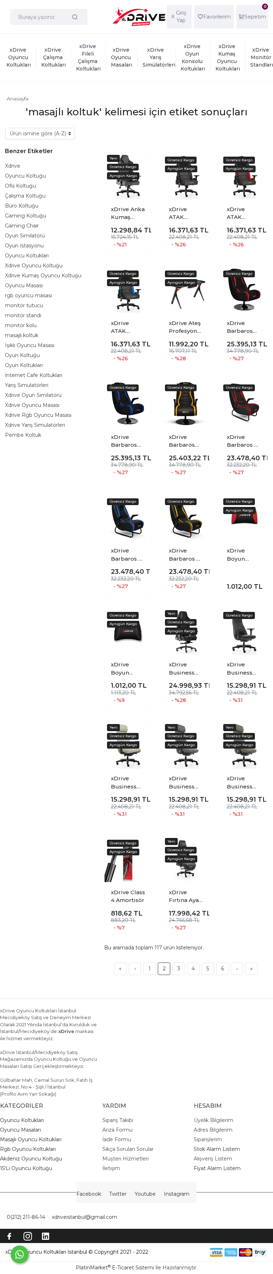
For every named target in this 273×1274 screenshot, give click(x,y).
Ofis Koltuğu (20, 186)
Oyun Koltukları (24, 365)
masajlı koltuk (21, 335)
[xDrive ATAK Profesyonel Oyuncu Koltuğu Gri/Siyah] (185, 175)
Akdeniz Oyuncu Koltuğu (31, 1158)
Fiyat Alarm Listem (217, 1168)
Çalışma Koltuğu (25, 196)
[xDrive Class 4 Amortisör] (128, 858)
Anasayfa (17, 98)
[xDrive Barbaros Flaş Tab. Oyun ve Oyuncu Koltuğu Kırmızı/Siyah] (244, 289)
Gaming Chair (22, 225)
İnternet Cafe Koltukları (33, 375)
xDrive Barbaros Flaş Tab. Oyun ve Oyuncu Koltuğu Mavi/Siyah (125, 441)
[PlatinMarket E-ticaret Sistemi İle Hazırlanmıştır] (185, 1252)
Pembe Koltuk (23, 435)
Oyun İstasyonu (24, 245)
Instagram (176, 1194)
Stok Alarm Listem (217, 1149)
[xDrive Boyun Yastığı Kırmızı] (244, 517)
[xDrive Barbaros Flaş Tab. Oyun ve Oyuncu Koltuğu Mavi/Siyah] (128, 403)
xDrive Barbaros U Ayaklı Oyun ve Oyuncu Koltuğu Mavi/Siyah (127, 555)
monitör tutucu (24, 305)
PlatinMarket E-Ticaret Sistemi (115, 1267)
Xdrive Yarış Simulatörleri (35, 425)
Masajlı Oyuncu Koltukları (30, 1139)
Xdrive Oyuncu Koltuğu (34, 265)
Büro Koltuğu (21, 206)
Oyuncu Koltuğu (25, 176)
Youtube (145, 1194)
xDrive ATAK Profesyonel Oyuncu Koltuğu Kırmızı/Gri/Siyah (243, 213)
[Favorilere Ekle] (140, 163)
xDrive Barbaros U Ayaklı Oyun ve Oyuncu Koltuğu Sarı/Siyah (185, 555)
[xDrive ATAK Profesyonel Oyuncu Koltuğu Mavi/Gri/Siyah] (128, 289)
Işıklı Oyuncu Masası (29, 345)
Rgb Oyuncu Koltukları (28, 1149)
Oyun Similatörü (25, 235)
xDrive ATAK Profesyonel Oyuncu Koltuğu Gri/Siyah (185, 213)
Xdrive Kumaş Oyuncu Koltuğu (43, 275)
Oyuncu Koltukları (27, 255)
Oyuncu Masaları (20, 1130)
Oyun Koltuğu (22, 355)
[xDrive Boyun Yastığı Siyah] (128, 631)
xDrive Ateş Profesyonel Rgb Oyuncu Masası (185, 327)
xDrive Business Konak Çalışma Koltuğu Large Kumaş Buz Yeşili (127, 783)
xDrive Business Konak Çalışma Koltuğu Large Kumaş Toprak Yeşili (239, 783)
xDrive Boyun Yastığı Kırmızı (237, 555)
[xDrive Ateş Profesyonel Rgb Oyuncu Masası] (185, 289)
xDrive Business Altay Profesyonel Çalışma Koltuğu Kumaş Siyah (185, 669)
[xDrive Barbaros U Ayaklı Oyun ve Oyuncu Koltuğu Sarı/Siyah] (185, 517)
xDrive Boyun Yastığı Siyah (128, 669)
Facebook (88, 1194)
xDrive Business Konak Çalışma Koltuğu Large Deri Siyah (242, 669)
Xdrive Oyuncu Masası (32, 405)
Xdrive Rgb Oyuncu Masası (38, 415)
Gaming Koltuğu (25, 216)
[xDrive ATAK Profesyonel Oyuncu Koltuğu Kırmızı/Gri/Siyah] (244, 175)
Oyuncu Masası (24, 285)
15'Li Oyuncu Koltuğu (26, 1168)
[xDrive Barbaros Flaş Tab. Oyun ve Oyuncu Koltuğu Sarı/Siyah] (185, 403)
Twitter (118, 1194)
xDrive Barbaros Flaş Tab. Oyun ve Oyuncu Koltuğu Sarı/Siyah (182, 441)
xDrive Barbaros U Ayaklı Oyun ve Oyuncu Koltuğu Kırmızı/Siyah (243, 441)
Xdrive (12, 166)
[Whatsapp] (19, 1254)
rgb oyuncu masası (28, 295)
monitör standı (23, 315)
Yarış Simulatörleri (26, 385)
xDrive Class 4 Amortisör (128, 896)
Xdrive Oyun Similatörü (33, 395)
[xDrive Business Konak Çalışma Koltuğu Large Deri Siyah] (244, 631)
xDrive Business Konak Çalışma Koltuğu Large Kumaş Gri (183, 783)
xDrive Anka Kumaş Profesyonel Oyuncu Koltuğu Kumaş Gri (128, 213)
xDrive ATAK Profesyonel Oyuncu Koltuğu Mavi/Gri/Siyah (127, 327)
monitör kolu (21, 325)
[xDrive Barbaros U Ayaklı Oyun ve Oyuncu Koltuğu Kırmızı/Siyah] (244, 403)
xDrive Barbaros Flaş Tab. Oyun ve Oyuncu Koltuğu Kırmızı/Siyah (243, 327)
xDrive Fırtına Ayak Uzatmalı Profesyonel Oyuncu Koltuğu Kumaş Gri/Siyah (185, 897)
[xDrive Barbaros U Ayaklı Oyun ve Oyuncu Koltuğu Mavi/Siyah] (128, 517)
